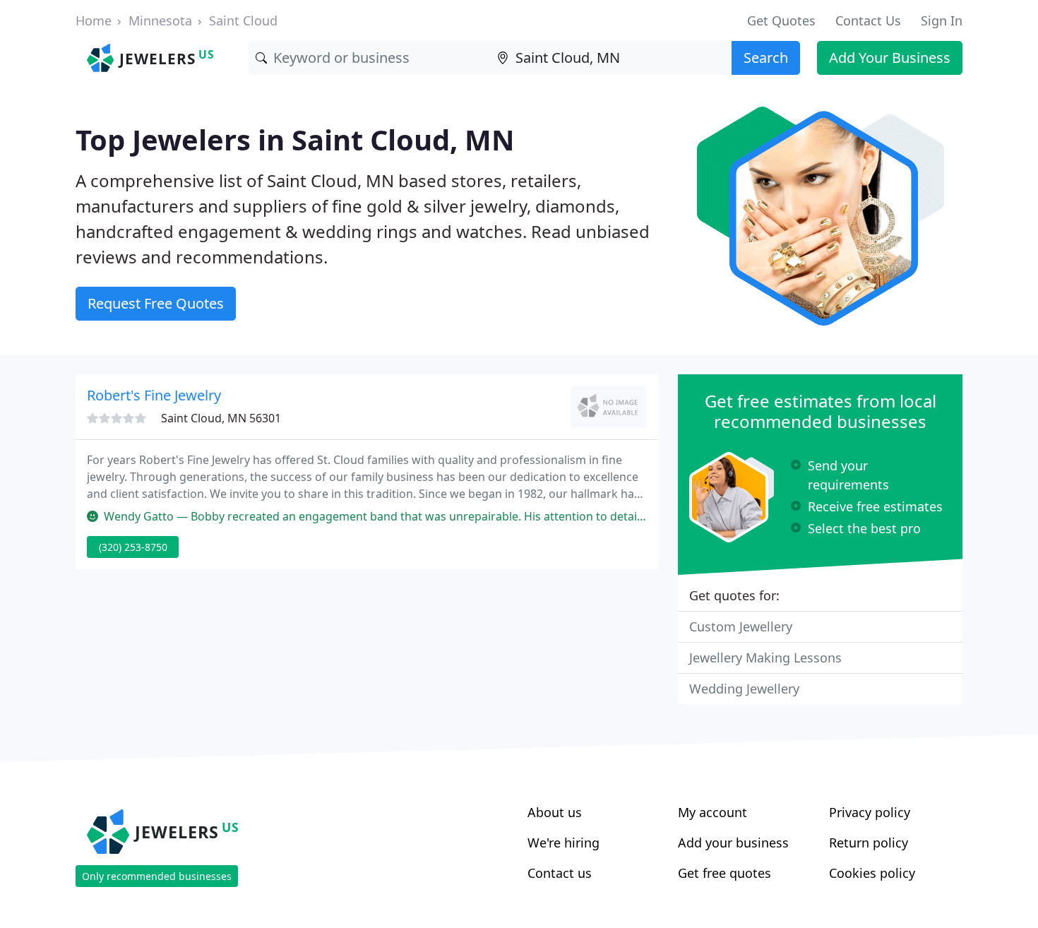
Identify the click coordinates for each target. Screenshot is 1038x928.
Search (766, 57)
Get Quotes (781, 20)
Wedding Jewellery (744, 688)
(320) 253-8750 (133, 547)
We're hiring (563, 842)
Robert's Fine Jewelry (154, 395)
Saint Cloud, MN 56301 (221, 418)
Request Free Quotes (156, 303)
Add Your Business (889, 57)
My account (712, 812)
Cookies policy (872, 872)
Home (94, 20)
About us (554, 812)
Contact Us (868, 20)
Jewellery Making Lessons (765, 657)
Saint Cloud (243, 20)
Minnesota (160, 20)
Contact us (559, 872)
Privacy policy (869, 812)
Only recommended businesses (157, 876)
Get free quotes (724, 872)
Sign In (941, 20)
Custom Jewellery (740, 626)
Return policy (868, 842)
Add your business (733, 842)
